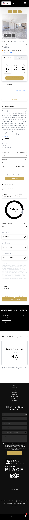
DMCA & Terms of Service (15, 518)
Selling (14, 392)
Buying (15, 390)
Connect (14, 401)
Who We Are (14, 399)
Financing (14, 394)
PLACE (26, 501)
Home (14, 386)
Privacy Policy (5, 518)
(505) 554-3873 (14, 489)
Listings (14, 388)
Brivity (13, 516)
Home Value (14, 396)
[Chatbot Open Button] (24, 515)
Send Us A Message (14, 453)
